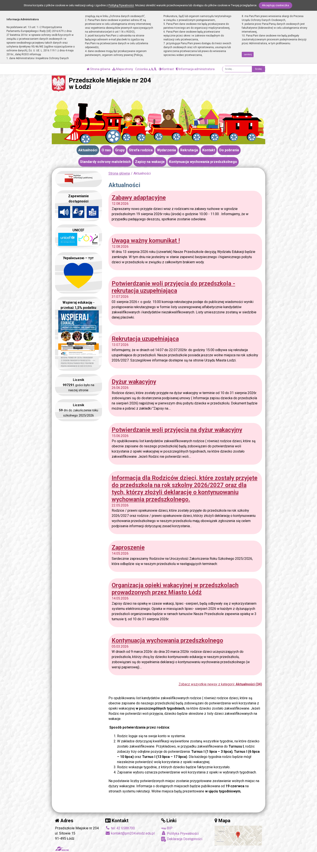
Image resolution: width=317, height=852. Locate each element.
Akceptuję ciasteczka (275, 5)
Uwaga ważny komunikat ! (146, 240)
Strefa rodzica (141, 150)
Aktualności (87, 150)
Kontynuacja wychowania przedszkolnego (203, 162)
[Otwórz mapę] (238, 835)
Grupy (120, 150)
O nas (106, 150)
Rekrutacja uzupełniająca (145, 338)
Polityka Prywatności (182, 833)
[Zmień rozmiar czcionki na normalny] (149, 69)
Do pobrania (229, 150)
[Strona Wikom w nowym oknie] (62, 849)
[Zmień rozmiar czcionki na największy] (155, 69)
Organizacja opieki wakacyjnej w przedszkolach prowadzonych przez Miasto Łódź (175, 589)
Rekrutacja (189, 150)
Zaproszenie (128, 547)
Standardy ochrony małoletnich (105, 162)
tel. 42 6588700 (122, 828)
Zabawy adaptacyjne (139, 197)
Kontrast (168, 69)
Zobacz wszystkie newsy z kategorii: (220, 684)
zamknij (248, 54)
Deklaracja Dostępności (184, 839)
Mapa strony (124, 69)
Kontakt (208, 150)
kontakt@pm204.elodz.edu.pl (132, 833)
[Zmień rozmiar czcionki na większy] (152, 69)
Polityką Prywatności (121, 5)
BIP (169, 828)
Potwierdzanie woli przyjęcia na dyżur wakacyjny (177, 429)
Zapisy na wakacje (150, 162)
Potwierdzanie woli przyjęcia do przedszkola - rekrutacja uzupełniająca (173, 287)
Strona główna (99, 69)
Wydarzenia (166, 150)
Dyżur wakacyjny (134, 381)
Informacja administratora (196, 69)
